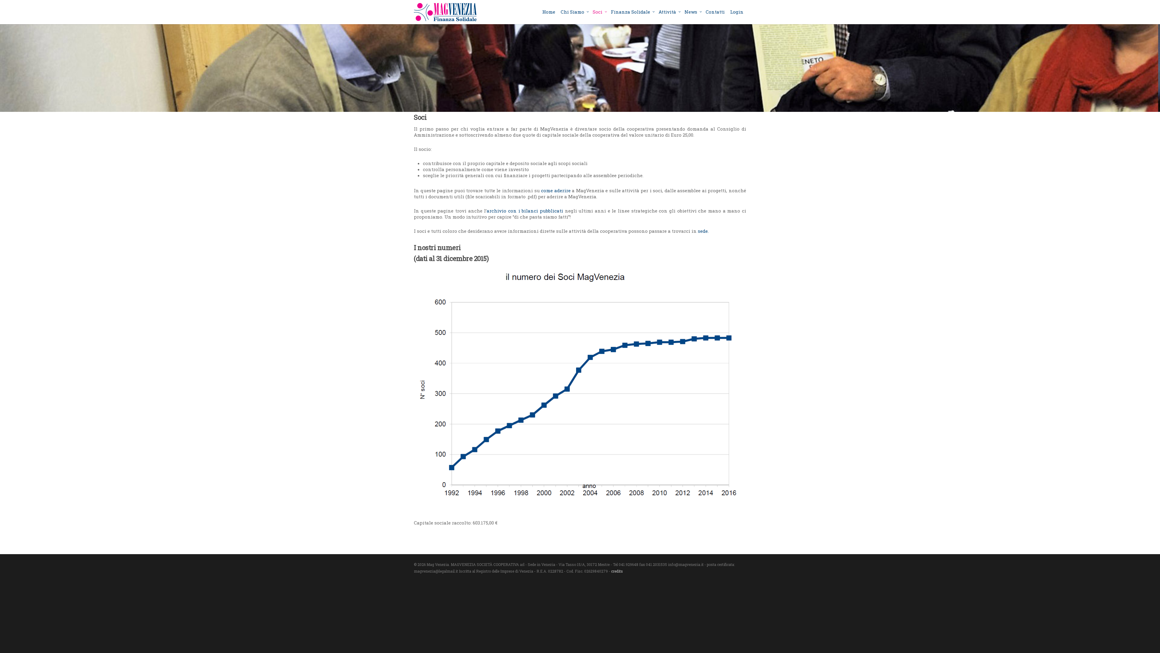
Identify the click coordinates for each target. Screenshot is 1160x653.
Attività (667, 12)
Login (736, 12)
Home (548, 12)
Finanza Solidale (630, 12)
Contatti (715, 12)
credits (617, 571)
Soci (597, 12)
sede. (703, 231)
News (691, 12)
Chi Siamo (572, 12)
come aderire (556, 190)
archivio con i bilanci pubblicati (526, 211)
